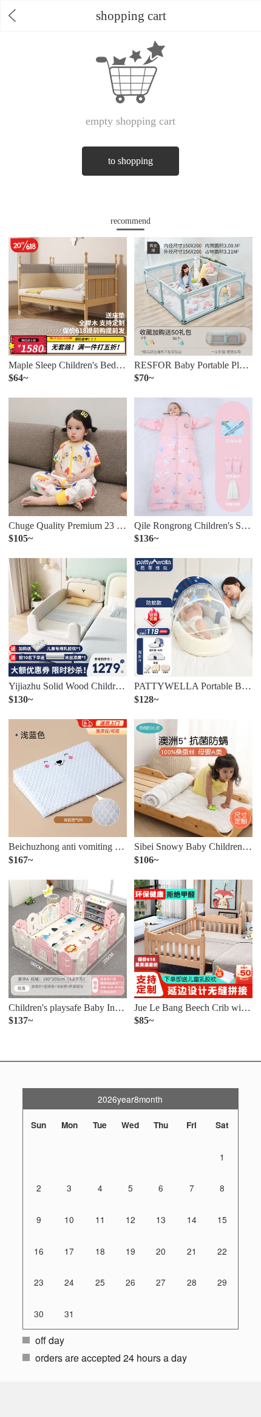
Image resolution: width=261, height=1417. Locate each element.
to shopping (130, 161)
